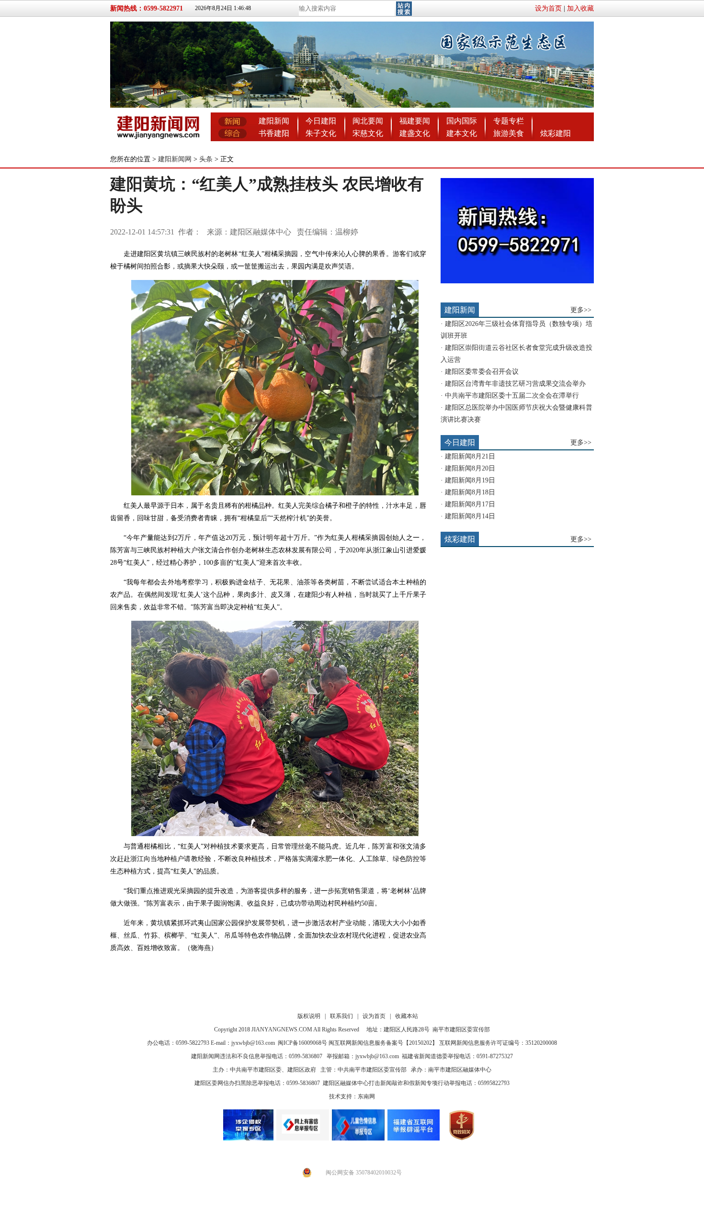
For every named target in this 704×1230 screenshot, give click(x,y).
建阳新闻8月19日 (470, 480)
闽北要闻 (367, 121)
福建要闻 (414, 121)
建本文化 (461, 133)
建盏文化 (414, 133)
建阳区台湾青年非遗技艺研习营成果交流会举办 (515, 383)
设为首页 (548, 8)
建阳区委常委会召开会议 (482, 371)
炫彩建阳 (555, 133)
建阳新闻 (274, 121)
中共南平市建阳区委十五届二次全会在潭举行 (512, 395)
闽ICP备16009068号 (302, 1043)
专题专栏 (508, 121)
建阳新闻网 (175, 159)
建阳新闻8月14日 (470, 516)
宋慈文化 (367, 133)
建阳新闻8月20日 (470, 468)
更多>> (580, 309)
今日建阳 (321, 121)
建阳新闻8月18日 (470, 492)
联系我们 (341, 1016)
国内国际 (461, 121)
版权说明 (308, 1016)
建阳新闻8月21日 (470, 456)
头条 (206, 159)
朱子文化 (321, 133)
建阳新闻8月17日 (470, 504)
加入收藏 (580, 8)
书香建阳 (274, 133)
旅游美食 (508, 133)
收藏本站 (406, 1016)
